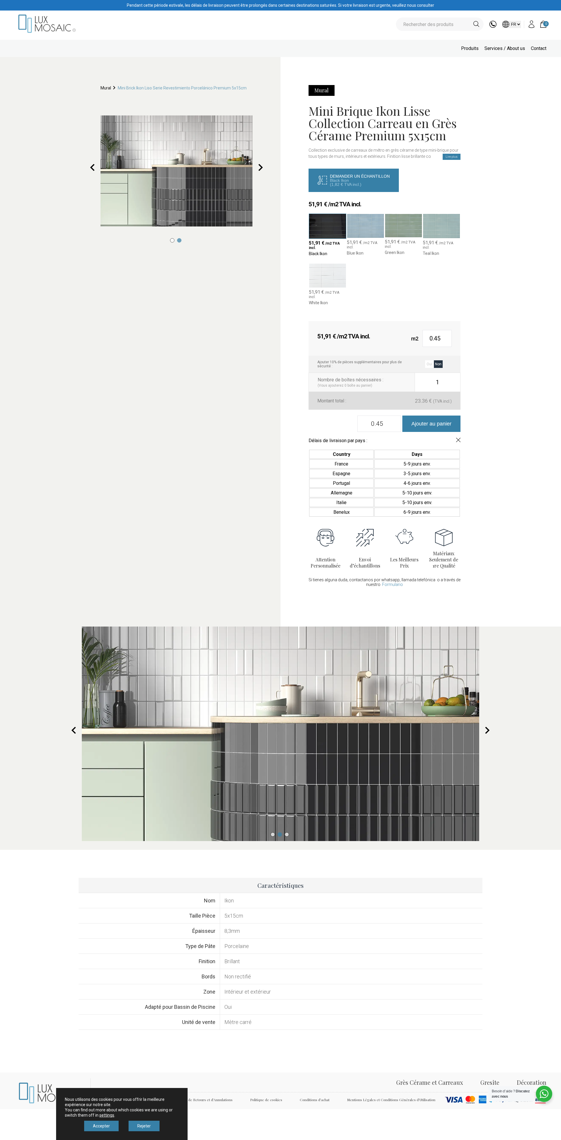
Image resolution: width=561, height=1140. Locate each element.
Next (260, 167)
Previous (92, 167)
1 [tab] (172, 240)
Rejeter (144, 1126)
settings (106, 1115)
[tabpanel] (176, 171)
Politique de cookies (266, 1099)
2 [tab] (179, 240)
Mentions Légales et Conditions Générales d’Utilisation (391, 1099)
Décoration (531, 1082)
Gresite (489, 1082)
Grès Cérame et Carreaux (429, 1082)
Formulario (392, 584)
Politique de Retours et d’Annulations (203, 1099)
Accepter (101, 1126)
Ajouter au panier (431, 424)
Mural (106, 88)
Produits (470, 48)
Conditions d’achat (315, 1099)
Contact (538, 48)
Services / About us (504, 48)
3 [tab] (287, 834)
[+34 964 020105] (492, 26)
